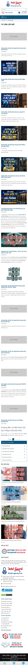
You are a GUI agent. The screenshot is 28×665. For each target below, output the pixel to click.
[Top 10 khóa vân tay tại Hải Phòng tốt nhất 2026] (14, 493)
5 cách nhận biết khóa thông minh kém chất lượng (11, 540)
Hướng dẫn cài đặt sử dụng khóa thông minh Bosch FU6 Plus (13, 321)
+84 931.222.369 (7, 583)
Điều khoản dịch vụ (5, 613)
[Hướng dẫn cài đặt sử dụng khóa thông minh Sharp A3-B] (14, 36)
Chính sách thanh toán (6, 605)
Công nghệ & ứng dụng (6, 621)
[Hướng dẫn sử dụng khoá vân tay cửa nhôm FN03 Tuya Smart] (14, 164)
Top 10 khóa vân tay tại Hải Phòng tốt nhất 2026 (11, 502)
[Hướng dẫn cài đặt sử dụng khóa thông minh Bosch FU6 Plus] (14, 308)
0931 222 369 (8, 12)
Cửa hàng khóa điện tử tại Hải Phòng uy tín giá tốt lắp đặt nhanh (13, 209)
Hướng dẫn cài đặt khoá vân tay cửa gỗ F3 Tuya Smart (13, 112)
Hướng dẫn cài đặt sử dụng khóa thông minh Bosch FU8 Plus (13, 352)
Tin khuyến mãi (4, 620)
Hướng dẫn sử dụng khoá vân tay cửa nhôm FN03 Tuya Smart (13, 176)
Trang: (9, 439)
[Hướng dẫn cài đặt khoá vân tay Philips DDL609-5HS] (14, 408)
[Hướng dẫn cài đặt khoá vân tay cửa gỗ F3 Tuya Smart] (14, 100)
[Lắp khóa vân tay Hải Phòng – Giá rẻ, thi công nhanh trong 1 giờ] (14, 239)
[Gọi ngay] (4, 663)
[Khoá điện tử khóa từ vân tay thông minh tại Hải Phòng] (14, 4)
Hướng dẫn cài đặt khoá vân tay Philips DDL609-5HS (12, 420)
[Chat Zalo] (23, 663)
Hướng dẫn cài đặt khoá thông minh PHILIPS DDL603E (13, 384)
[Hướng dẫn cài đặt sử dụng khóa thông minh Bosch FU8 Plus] (14, 339)
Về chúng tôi (4, 627)
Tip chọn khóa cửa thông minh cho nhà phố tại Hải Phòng (12, 521)
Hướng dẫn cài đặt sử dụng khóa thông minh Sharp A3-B (13, 48)
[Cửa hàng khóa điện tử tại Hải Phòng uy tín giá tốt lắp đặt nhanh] (14, 197)
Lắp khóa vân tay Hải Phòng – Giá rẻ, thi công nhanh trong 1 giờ (13, 252)
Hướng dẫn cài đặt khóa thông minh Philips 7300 (13, 80)
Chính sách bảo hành (6, 609)
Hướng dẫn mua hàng (6, 601)
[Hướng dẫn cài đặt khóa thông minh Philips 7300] (14, 67)
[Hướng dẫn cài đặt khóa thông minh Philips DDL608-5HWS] (14, 133)
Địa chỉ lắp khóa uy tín (6, 625)
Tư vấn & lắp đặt (5, 623)
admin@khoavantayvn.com (9, 586)
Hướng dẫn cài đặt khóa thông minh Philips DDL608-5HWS (13, 145)
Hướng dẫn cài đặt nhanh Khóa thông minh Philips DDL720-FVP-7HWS (13, 286)
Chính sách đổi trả (5, 607)
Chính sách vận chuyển (6, 603)
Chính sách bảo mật (6, 611)
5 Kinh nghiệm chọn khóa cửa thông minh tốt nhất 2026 (12, 482)
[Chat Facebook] (14, 663)
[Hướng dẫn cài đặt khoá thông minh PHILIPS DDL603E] (14, 372)
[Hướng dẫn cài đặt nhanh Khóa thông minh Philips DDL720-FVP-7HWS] (14, 274)
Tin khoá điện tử (5, 618)
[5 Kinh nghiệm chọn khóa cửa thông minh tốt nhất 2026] (14, 473)
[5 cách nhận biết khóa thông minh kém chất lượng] (14, 531)
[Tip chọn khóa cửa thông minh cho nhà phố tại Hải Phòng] (14, 512)
